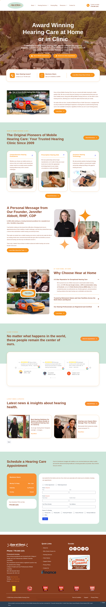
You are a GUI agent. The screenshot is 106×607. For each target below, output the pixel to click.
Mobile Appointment (62, 484)
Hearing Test (47, 512)
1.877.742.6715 (16, 579)
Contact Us (72, 5)
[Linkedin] (87, 549)
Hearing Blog (54, 5)
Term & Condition (76, 597)
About (32, 5)
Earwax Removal (79, 512)
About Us (45, 548)
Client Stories (46, 558)
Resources (62, 5)
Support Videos (47, 561)
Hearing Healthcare (91, 512)
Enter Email (44, 497)
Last (70, 489)
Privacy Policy (46, 564)
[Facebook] (71, 549)
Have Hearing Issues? (23, 74)
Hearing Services (42, 5)
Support (86, 597)
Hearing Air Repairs (67, 512)
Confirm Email (72, 497)
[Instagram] (83, 549)
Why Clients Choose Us (49, 551)
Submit (45, 518)
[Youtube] (79, 549)
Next (9, 442)
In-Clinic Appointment (49, 484)
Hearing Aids (57, 512)
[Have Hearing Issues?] (12, 75)
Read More (34, 433)
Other (46, 515)
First (43, 489)
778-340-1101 (14, 505)
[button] (103, 602)
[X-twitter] (75, 549)
